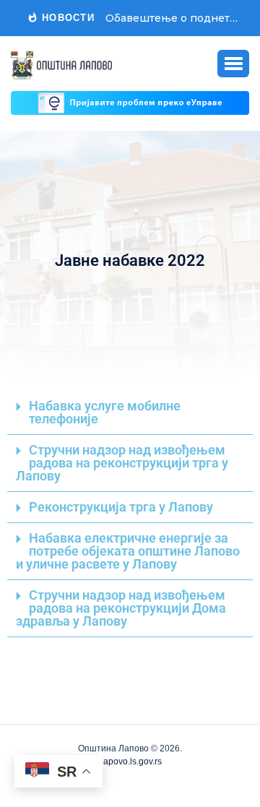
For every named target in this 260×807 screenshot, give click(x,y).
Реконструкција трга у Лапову (121, 507)
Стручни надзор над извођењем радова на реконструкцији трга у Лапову (122, 463)
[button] (233, 63)
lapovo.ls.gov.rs (130, 761)
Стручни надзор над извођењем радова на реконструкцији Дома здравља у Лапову (121, 608)
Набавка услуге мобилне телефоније (105, 413)
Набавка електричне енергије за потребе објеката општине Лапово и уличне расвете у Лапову (128, 551)
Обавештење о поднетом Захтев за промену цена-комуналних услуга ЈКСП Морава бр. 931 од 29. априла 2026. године (171, 18)
